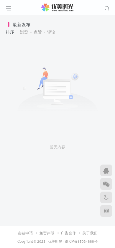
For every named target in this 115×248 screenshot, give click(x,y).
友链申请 (25, 233)
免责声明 (47, 233)
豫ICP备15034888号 (81, 241)
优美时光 (55, 241)
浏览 (24, 32)
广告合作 (68, 233)
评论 (51, 32)
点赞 (38, 32)
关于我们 (90, 233)
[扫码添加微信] (106, 184)
